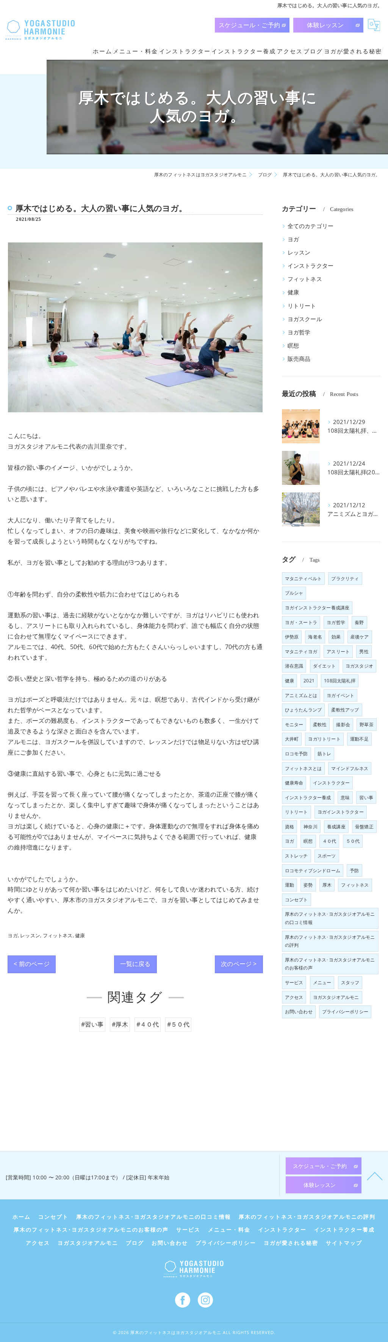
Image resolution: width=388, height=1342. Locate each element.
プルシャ (294, 593)
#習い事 (92, 1024)
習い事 (366, 797)
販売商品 (299, 358)
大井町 (292, 739)
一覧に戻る (135, 964)
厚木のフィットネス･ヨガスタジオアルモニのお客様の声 (330, 964)
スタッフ (350, 982)
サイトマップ (344, 1242)
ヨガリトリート (324, 739)
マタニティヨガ (301, 651)
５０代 (353, 841)
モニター (294, 724)
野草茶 (367, 724)
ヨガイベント (340, 695)
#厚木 (120, 1024)
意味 (345, 797)
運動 (289, 885)
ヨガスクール (305, 319)
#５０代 (178, 1024)
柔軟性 (320, 724)
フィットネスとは (303, 768)
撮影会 (343, 724)
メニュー (322, 982)
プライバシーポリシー (345, 1011)
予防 (354, 870)
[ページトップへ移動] (374, 1175)
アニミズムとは (301, 695)
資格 (289, 826)
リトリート (302, 305)
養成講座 (336, 826)
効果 (336, 637)
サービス (294, 982)
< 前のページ (31, 964)
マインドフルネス (349, 768)
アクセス (294, 997)
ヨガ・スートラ (301, 622)
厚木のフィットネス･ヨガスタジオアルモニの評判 (330, 941)
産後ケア (359, 637)
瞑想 (293, 345)
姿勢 (308, 885)
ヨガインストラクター (341, 812)
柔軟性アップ (345, 710)
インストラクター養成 (308, 797)
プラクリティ (345, 578)
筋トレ (325, 753)
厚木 (327, 885)
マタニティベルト (303, 578)
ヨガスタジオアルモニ (336, 997)
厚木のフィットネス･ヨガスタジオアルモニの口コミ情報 (330, 918)
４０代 (329, 841)
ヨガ (12, 935)
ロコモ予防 (296, 753)
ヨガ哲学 (299, 332)
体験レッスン (325, 25)
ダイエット (324, 666)
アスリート (338, 651)
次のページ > (239, 964)
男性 (363, 651)
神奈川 (311, 826)
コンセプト (296, 899)
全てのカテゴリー (311, 226)
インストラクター (311, 265)
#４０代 (147, 1024)
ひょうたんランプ (303, 710)
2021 (309, 680)
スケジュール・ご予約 (249, 25)
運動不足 (359, 739)
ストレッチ (296, 856)
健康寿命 (294, 783)
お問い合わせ (299, 1011)
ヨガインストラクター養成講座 (317, 607)
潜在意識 (294, 666)
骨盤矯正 (364, 826)
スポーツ (327, 856)
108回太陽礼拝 (339, 680)
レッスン (30, 935)
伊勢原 (292, 637)
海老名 (315, 637)
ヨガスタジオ (359, 666)
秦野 (359, 622)
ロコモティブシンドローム (312, 870)
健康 (80, 935)
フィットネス (58, 935)
